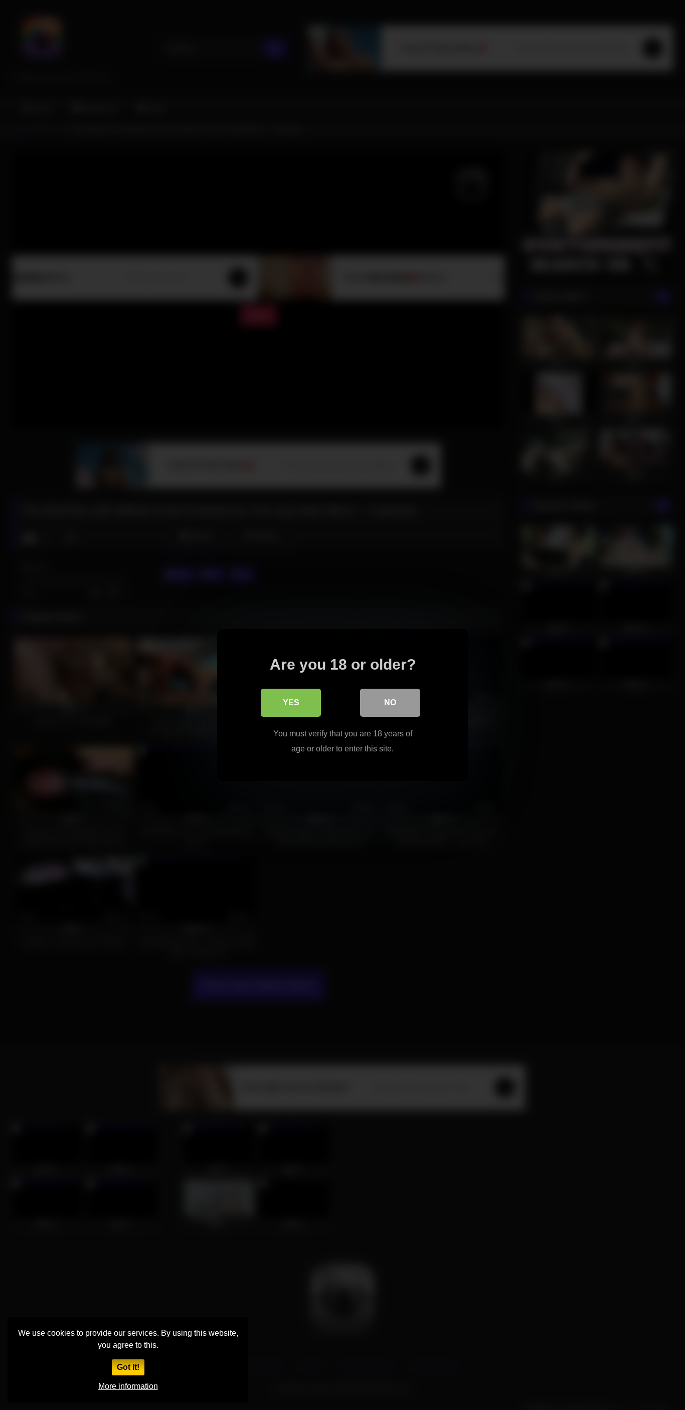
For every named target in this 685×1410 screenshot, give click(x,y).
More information (128, 1386)
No (390, 702)
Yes (291, 702)
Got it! (128, 1367)
